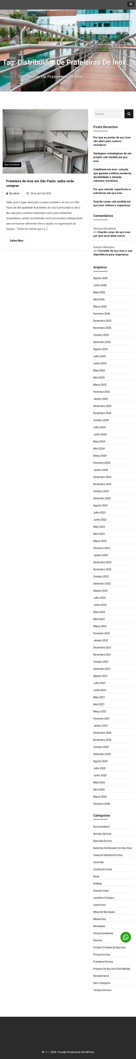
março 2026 (100, 306)
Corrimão (98, 862)
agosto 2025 (100, 349)
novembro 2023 (102, 484)
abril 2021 (99, 704)
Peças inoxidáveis (103, 933)
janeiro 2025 (100, 398)
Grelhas (97, 883)
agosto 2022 (100, 590)
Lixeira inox (99, 904)
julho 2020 (99, 768)
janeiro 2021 (100, 725)
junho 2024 (100, 434)
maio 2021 (99, 697)
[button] (131, 4)
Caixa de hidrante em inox (108, 855)
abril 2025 (99, 377)
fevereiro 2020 (101, 803)
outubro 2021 (101, 661)
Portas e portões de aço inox (109, 947)
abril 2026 (99, 299)
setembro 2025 (102, 342)
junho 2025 (100, 363)
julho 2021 (99, 683)
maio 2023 (99, 526)
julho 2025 (99, 356)
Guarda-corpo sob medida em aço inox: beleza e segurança (112, 203)
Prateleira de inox (103, 961)
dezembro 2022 (102, 562)
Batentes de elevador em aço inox (112, 848)
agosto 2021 (100, 676)
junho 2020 (100, 775)
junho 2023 (100, 519)
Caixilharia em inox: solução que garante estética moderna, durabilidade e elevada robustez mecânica (112, 175)
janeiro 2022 (100, 640)
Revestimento (101, 975)
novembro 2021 (102, 654)
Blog (47, 1052)
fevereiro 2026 (101, 313)
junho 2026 (100, 285)
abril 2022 (99, 619)
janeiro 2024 (100, 469)
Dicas (96, 876)
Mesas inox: (99, 919)
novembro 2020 (102, 739)
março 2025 (100, 384)
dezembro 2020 (102, 732)
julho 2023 (99, 512)
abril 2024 (99, 448)
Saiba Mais (16, 240)
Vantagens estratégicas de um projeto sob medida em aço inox (112, 157)
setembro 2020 (102, 754)
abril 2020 (99, 789)
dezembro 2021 (102, 647)
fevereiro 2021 (101, 718)
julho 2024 (99, 427)
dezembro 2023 (102, 477)
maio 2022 (99, 612)
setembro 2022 (102, 583)
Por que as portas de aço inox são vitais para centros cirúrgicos (112, 141)
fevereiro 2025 (101, 391)
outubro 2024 (101, 420)
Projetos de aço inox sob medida (111, 968)
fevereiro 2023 (101, 548)
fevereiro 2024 (101, 462)
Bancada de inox (102, 840)
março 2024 (100, 455)
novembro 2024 (102, 413)
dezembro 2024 (102, 406)
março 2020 (100, 796)
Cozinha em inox (102, 869)
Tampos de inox (102, 990)
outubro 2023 (101, 491)
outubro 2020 (101, 747)
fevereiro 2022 (101, 633)
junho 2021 (100, 690)
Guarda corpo (101, 890)
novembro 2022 (102, 569)
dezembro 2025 (102, 320)
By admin (14, 193)
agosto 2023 (100, 505)
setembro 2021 (102, 668)
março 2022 (100, 626)
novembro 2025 (102, 327)
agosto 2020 (100, 761)
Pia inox (97, 940)
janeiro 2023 (100, 555)
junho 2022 (100, 604)
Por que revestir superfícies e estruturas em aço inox (112, 191)
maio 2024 (99, 441)
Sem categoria (101, 983)
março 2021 (100, 711)
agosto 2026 (100, 278)
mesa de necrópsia (104, 912)
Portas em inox (101, 954)
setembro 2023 (102, 498)
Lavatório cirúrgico (103, 897)
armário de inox (102, 833)
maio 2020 (99, 782)
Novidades (99, 926)
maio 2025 (99, 370)
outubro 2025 (101, 335)
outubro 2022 (101, 576)
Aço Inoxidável (11, 164)
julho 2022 (99, 597)
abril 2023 (99, 533)
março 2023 (100, 541)
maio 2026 (99, 292)
